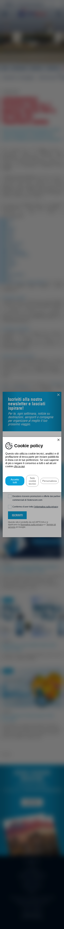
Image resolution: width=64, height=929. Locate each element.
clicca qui (19, 466)
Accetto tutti (15, 481)
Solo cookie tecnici (32, 481)
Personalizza (49, 480)
